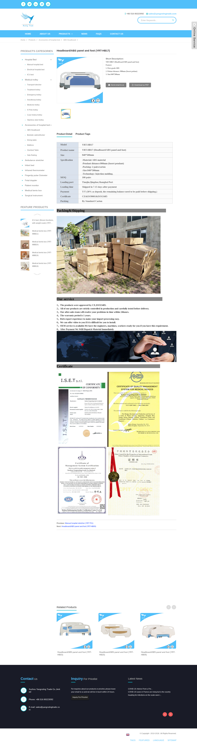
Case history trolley (34, 115)
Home (28, 34)
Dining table (32, 140)
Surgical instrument (34, 195)
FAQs (98, 34)
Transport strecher (34, 85)
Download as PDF (141, 85)
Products (64, 34)
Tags (132, 740)
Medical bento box (33, 190)
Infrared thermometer (35, 170)
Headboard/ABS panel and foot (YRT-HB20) (116, 653)
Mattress (30, 145)
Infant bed (29, 165)
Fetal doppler (31, 180)
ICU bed (30, 75)
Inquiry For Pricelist (80, 697)
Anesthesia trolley (34, 100)
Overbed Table (33, 150)
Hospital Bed (30, 59)
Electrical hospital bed (35, 70)
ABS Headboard (69, 40)
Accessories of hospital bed (49, 40)
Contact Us (116, 34)
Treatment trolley (33, 90)
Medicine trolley (33, 105)
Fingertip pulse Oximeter (36, 175)
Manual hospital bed (35, 65)
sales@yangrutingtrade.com (162, 14)
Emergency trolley (34, 95)
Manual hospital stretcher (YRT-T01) (79, 523)
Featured (144, 740)
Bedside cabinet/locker (36, 135)
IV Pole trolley (32, 110)
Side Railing (32, 155)
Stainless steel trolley (35, 120)
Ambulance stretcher (34, 160)
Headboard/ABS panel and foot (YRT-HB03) (74, 653)
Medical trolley (31, 80)
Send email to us (117, 85)
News (84, 34)
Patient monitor (32, 185)
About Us (45, 34)
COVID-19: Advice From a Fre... (140, 689)
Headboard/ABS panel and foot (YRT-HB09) (79, 526)
